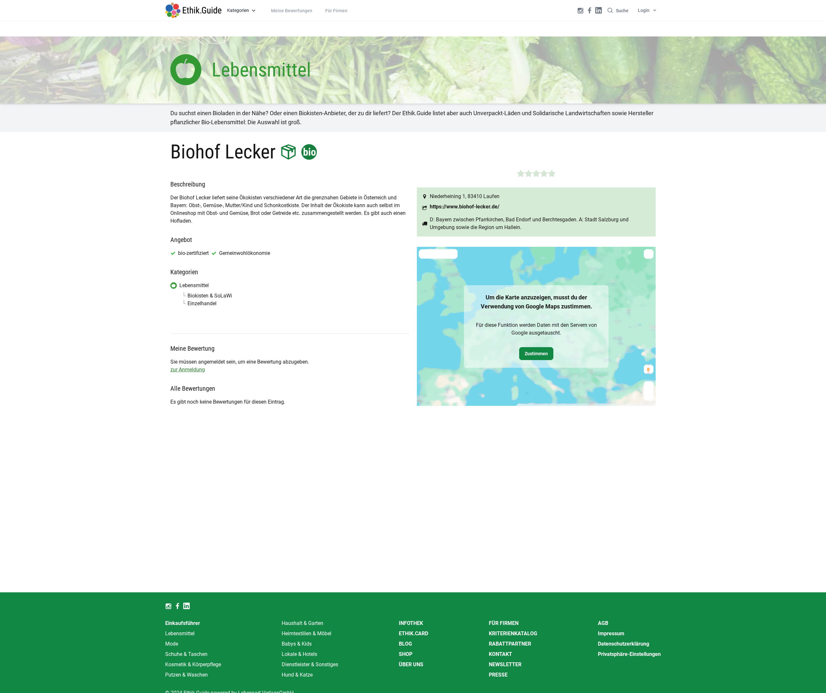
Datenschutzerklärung (623, 644)
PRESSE (498, 675)
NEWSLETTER (505, 664)
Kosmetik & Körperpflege (193, 664)
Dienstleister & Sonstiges (310, 664)
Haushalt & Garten (302, 623)
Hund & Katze (297, 675)
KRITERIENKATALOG (513, 633)
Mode (171, 644)
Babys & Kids (297, 644)
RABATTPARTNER (510, 644)
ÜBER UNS (411, 664)
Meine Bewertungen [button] (291, 10)
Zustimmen (536, 353)
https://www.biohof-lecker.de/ (464, 207)
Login (644, 10)
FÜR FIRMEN (504, 623)
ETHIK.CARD (413, 633)
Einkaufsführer (182, 623)
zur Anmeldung (187, 370)
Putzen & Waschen (186, 675)
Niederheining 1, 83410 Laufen (464, 196)
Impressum (611, 633)
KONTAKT (500, 654)
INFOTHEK (411, 623)
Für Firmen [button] (336, 10)
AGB (603, 623)
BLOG (405, 644)
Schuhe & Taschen (186, 654)
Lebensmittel (180, 633)
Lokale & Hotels (299, 654)
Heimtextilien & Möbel (306, 633)
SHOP (405, 654)
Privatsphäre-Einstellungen (629, 654)
